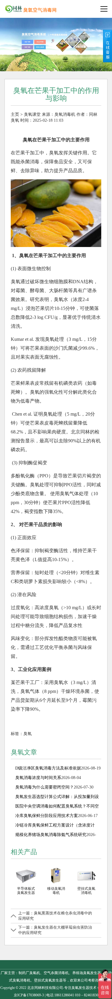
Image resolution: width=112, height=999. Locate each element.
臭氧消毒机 (64, 114)
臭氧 (27, 734)
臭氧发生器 (80, 988)
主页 (15, 114)
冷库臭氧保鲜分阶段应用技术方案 (46, 815)
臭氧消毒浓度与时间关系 (38, 777)
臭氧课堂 (32, 114)
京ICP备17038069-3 (29, 995)
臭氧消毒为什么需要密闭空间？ (44, 787)
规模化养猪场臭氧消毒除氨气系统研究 (50, 834)
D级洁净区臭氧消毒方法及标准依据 (48, 768)
